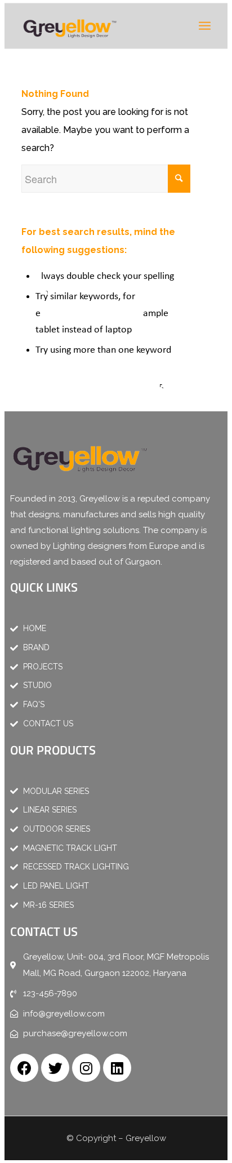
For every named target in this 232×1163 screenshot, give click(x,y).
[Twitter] (55, 1068)
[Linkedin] (117, 1068)
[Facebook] (24, 1068)
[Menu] (205, 25)
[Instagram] (86, 1068)
